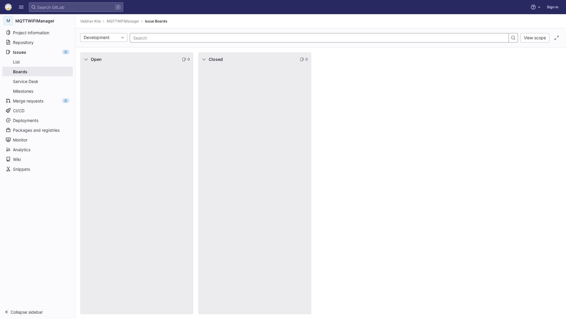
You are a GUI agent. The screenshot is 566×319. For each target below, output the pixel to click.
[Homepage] (8, 7)
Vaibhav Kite (90, 21)
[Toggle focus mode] (556, 38)
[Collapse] (86, 59)
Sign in (552, 7)
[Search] (513, 38)
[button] (21, 7)
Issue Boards (156, 21)
